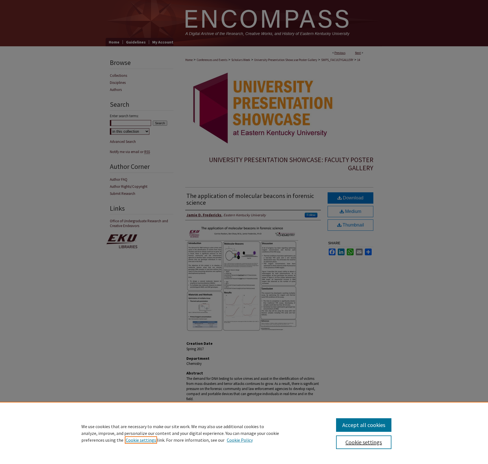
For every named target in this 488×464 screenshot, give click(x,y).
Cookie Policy (240, 440)
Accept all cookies (363, 424)
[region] (244, 433)
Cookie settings (141, 440)
